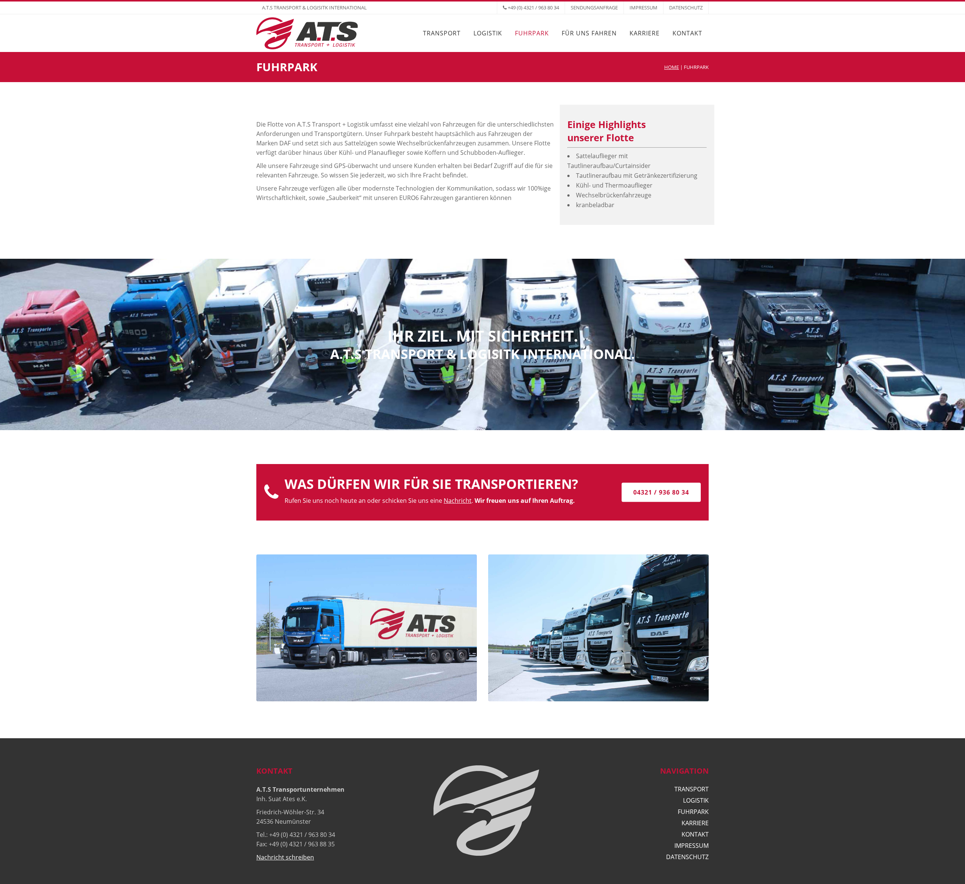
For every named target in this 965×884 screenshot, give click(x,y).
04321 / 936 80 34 (661, 492)
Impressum (643, 7)
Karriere (695, 823)
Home (671, 67)
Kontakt (695, 834)
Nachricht (458, 500)
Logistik (696, 800)
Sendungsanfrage (594, 7)
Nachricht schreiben (285, 857)
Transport (691, 789)
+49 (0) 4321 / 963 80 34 (533, 7)
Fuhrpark (693, 812)
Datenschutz (686, 7)
